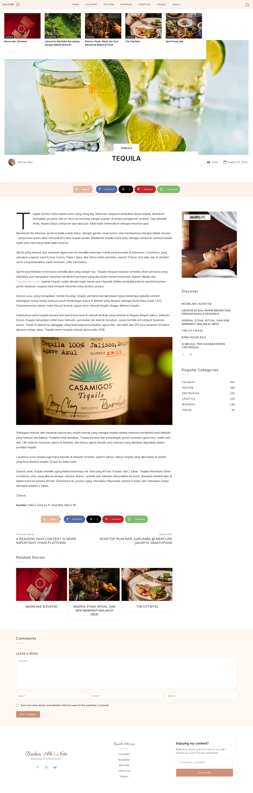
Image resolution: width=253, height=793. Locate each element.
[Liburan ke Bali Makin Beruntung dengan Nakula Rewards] (63, 26)
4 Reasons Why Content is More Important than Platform (46, 541)
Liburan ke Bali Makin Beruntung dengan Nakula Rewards (206, 312)
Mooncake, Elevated (15, 41)
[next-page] (13, 52)
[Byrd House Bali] (184, 26)
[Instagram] (46, 767)
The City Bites (132, 41)
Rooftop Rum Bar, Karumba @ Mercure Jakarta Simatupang (136, 541)
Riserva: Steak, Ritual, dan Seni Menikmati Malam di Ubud (94, 610)
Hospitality (51, 37)
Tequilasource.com (28, 281)
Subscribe (204, 772)
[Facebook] (37, 767)
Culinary (9, 37)
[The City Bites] (143, 26)
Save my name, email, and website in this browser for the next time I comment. (65, 705)
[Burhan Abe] (12, 162)
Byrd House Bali (174, 41)
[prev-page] (6, 52)
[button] (247, 4)
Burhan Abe (25, 162)
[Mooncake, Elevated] (22, 26)
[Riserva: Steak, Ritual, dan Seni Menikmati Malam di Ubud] (103, 26)
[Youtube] (55, 767)
